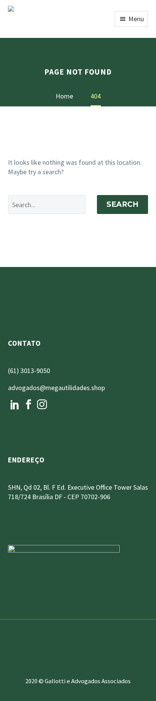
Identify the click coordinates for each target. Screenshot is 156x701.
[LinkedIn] (15, 404)
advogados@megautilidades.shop (56, 387)
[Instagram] (42, 404)
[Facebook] (28, 404)
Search (122, 204)
